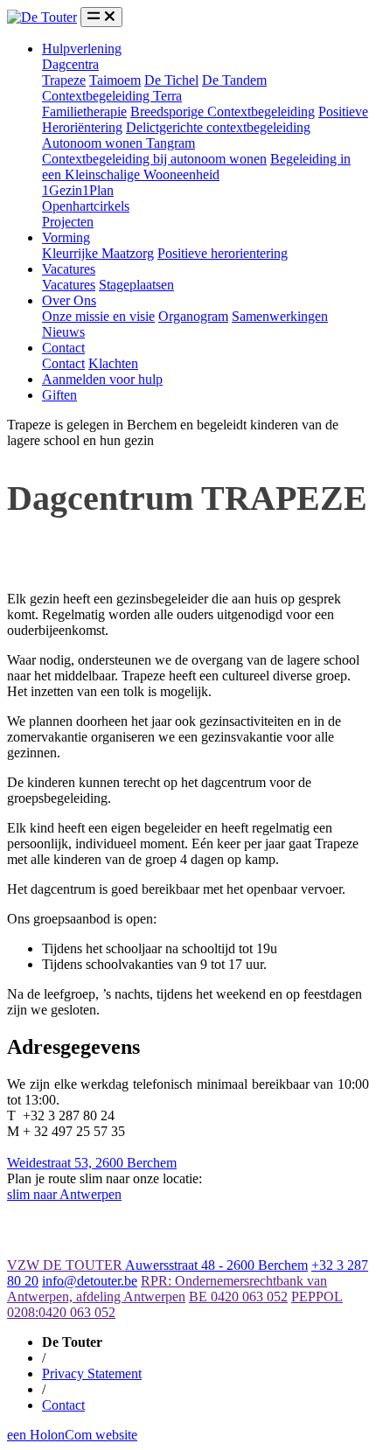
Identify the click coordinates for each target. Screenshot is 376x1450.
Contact (63, 347)
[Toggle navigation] (101, 17)
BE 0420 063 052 (238, 1296)
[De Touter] (42, 17)
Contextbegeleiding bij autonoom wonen (154, 158)
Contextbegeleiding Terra (112, 95)
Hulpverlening (82, 48)
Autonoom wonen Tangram (118, 143)
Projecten (68, 221)
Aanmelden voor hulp (102, 379)
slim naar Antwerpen (64, 1194)
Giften (59, 394)
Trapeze (64, 80)
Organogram (193, 316)
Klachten (113, 363)
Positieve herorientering (222, 253)
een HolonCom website (72, 1434)
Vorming (66, 237)
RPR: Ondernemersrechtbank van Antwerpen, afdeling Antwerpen (167, 1288)
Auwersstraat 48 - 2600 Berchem (216, 1265)
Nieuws (63, 331)
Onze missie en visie (98, 316)
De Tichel (171, 80)
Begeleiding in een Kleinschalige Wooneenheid (196, 166)
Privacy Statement (92, 1373)
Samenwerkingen (280, 316)
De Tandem (234, 80)
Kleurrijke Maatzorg (98, 253)
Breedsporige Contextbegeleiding (222, 111)
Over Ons (69, 300)
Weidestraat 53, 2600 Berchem (92, 1162)
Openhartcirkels (85, 206)
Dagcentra (70, 64)
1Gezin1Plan (78, 190)
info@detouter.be (89, 1280)
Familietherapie (84, 111)
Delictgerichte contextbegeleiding (218, 127)
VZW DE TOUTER (66, 1265)
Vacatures (68, 268)
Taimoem (115, 80)
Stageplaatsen (136, 284)
